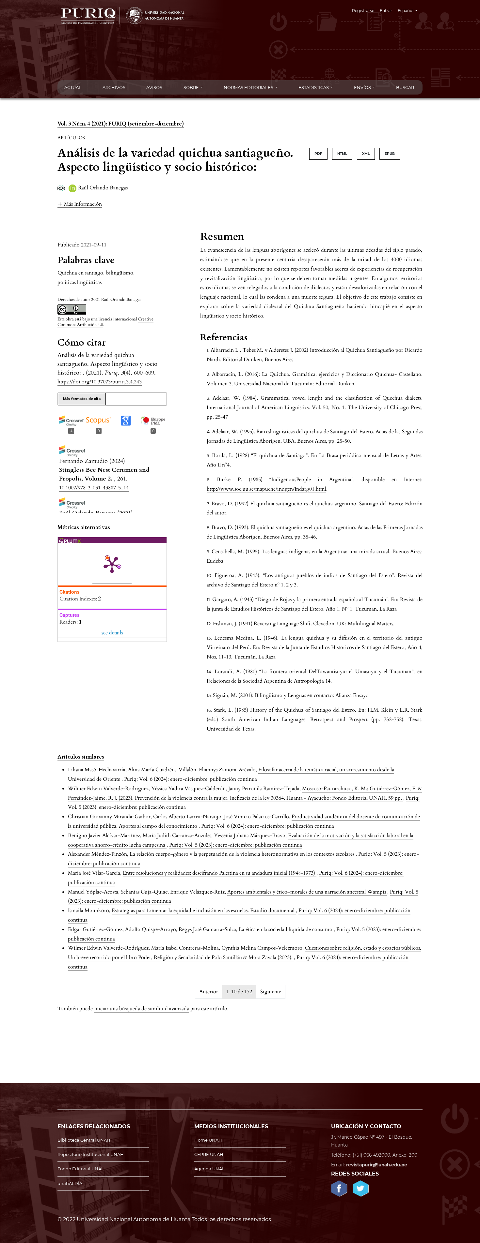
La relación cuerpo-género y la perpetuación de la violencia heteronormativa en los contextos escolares (243, 854)
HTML (342, 154)
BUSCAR (405, 87)
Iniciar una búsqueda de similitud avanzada (141, 1008)
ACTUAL (72, 87)
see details (112, 632)
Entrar (386, 10)
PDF (318, 154)
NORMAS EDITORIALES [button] (249, 87)
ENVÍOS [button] (363, 87)
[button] (79, 204)
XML (366, 154)
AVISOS (154, 87)
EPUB (390, 154)
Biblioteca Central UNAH (83, 1140)
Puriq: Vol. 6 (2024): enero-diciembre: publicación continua (190, 779)
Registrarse (363, 10)
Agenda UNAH (210, 1168)
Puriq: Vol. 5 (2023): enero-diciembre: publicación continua (235, 845)
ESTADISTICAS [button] (314, 87)
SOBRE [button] (192, 87)
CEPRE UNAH (208, 1154)
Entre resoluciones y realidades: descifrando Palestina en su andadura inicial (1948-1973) (219, 873)
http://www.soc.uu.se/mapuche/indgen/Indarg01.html (266, 489)
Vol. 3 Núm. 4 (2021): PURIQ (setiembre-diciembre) (120, 123)
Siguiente (270, 991)
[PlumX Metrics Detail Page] (112, 564)
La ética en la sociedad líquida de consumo (286, 929)
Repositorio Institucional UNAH (90, 1154)
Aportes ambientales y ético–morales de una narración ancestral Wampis (307, 891)
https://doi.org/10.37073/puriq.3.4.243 (99, 381)
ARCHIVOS (114, 87)
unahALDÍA (69, 1183)
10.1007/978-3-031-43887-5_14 (94, 487)
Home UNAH (208, 1140)
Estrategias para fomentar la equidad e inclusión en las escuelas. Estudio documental (204, 910)
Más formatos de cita (82, 399)
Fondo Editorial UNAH (81, 1168)
